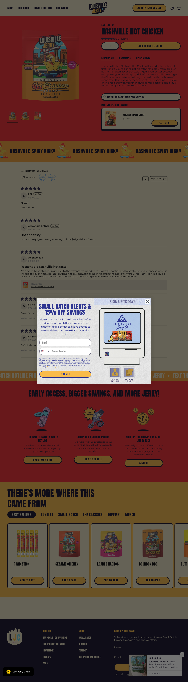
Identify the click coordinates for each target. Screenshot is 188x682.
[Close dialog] (147, 301)
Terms (60, 367)
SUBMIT (65, 374)
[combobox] (45, 351)
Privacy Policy (51, 367)
